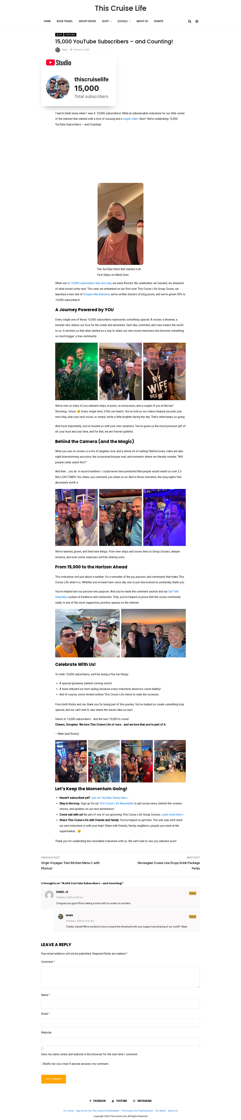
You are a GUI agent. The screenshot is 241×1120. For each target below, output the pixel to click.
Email (45, 1013)
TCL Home (68, 1110)
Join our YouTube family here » (109, 797)
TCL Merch (160, 1110)
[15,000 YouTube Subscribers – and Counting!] (78, 105)
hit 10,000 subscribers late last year (89, 283)
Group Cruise (87, 21)
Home (47, 21)
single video (130, 118)
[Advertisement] (120, 155)
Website (46, 1032)
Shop (105, 21)
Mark (64, 49)
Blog (59, 34)
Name (45, 995)
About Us (142, 21)
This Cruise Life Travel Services (137, 1110)
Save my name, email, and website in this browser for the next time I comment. (89, 1054)
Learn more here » (173, 814)
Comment (48, 961)
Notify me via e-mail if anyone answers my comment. (76, 1064)
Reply (192, 893)
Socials (123, 21)
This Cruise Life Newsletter (117, 803)
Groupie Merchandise (96, 294)
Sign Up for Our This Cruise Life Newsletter (97, 1110)
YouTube (70, 34)
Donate (158, 21)
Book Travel (65, 21)
